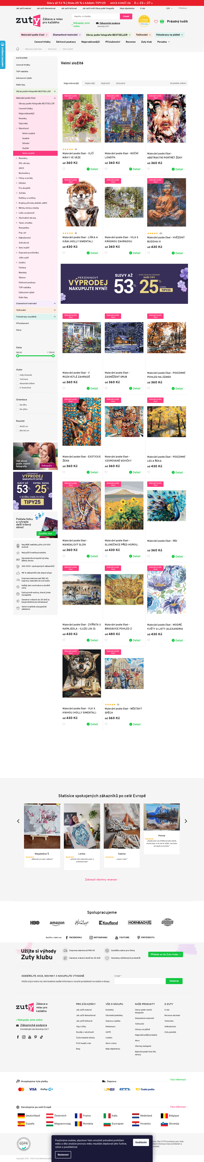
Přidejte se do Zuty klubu (164, 954)
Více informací (178, 1079)
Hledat (126, 16)
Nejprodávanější (26, 113)
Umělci (22, 262)
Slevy (18, 330)
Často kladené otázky (85, 1037)
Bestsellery (24, 173)
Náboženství (25, 237)
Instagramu (100, 937)
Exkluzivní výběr (24, 78)
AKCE (21, 168)
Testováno (168, 1021)
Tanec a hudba (25, 222)
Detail (94, 169)
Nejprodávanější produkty (146, 1035)
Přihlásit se (174, 981)
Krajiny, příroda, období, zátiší (33, 203)
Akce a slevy (111, 1043)
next (185, 821)
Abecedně (120, 83)
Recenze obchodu (172, 1015)
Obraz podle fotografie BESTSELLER (33, 91)
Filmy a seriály (26, 178)
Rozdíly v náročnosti (85, 1032)
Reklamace (110, 1026)
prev (19, 821)
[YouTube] (29, 1037)
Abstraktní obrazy (27, 217)
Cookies (109, 1037)
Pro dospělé (24, 188)
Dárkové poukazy (27, 282)
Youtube (124, 937)
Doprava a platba (113, 1021)
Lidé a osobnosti (26, 212)
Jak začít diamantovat (46, 8)
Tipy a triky (81, 1026)
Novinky (23, 118)
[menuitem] (34, 35)
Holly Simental (26, 375)
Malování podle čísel (25, 98)
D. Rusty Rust (25, 388)
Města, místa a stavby (29, 208)
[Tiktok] (41, 1037)
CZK (168, 8)
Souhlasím (141, 1142)
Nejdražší (105, 83)
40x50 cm (24, 426)
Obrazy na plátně (142, 1029)
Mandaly (23, 272)
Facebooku (75, 937)
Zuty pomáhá (170, 1032)
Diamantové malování (26, 303)
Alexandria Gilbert (27, 383)
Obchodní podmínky (114, 1015)
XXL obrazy (24, 163)
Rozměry (23, 158)
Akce (137, 1040)
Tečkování (21, 310)
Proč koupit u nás (83, 1043)
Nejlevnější (90, 83)
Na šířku (23, 405)
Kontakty (110, 1010)
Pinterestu (147, 937)
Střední (25, 143)
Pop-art (22, 232)
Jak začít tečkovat (69, 8)
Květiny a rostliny (27, 198)
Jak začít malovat (23, 8)
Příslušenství (22, 323)
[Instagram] (24, 1037)
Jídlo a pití (24, 257)
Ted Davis (24, 379)
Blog (78, 1049)
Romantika (24, 227)
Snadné (25, 138)
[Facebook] (18, 1037)
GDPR (108, 1032)
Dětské (22, 183)
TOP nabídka (22, 71)
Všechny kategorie (143, 1046)
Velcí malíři (24, 247)
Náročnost (24, 128)
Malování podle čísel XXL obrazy (145, 1053)
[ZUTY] (35, 1007)
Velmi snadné (28, 133)
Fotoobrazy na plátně (26, 317)
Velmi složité (28, 153)
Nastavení (63, 1154)
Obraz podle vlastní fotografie (143, 1011)
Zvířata (22, 193)
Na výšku (23, 409)
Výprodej (23, 123)
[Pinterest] (35, 1037)
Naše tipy (20, 85)
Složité (25, 148)
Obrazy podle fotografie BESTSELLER (36, 103)
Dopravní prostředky (29, 252)
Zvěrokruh (24, 242)
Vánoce (22, 277)
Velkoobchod (170, 1026)
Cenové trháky (23, 65)
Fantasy (22, 267)
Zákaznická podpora (110, 23)
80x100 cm (24, 430)
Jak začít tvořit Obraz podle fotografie (98, 8)
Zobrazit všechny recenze (101, 879)
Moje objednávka (127, 8)
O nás (142, 8)
